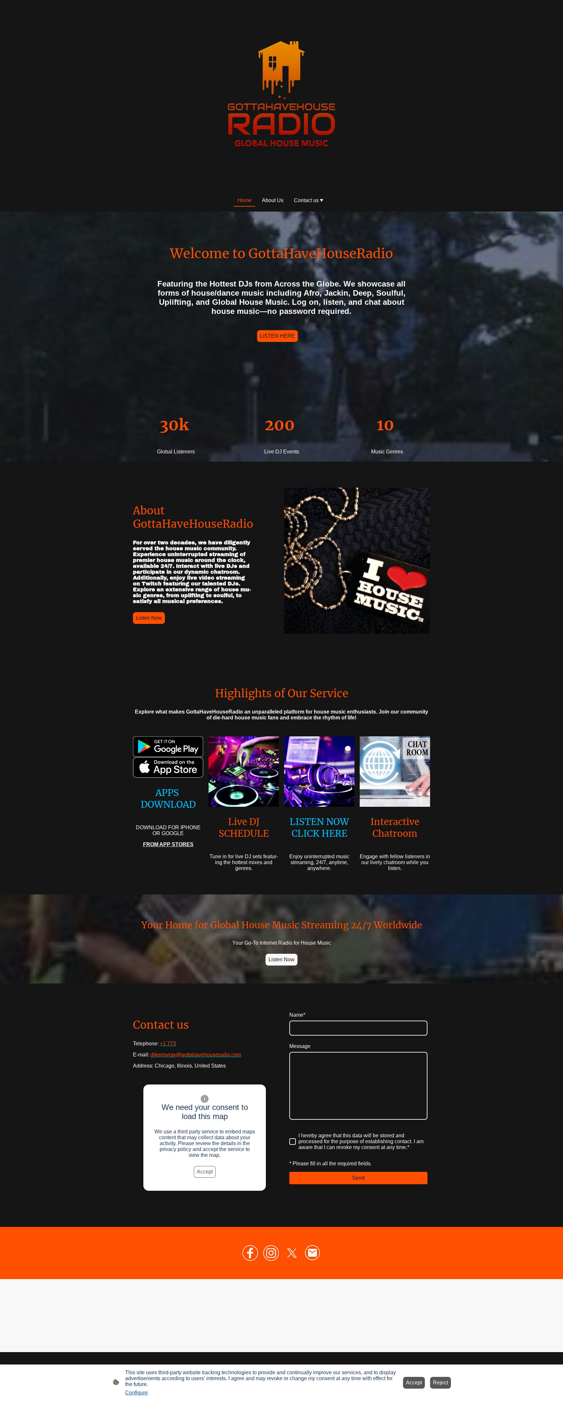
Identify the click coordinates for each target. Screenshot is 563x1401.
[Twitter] (292, 1253)
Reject (440, 1382)
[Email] (313, 1253)
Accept (205, 1171)
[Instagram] (271, 1253)
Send (358, 1178)
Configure (136, 1392)
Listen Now (149, 618)
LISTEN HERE (277, 336)
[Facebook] (250, 1253)
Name (297, 1015)
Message (299, 1046)
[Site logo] (281, 94)
